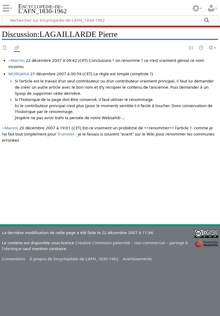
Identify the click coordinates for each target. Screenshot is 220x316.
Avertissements (137, 258)
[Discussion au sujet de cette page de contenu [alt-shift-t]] (17, 48)
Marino (18, 60)
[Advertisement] (110, 184)
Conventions (13, 258)
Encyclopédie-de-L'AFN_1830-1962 (42, 9)
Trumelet (65, 134)
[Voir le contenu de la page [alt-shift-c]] (5, 48)
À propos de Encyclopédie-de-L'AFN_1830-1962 (74, 258)
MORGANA (18, 73)
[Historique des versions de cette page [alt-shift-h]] (201, 48)
